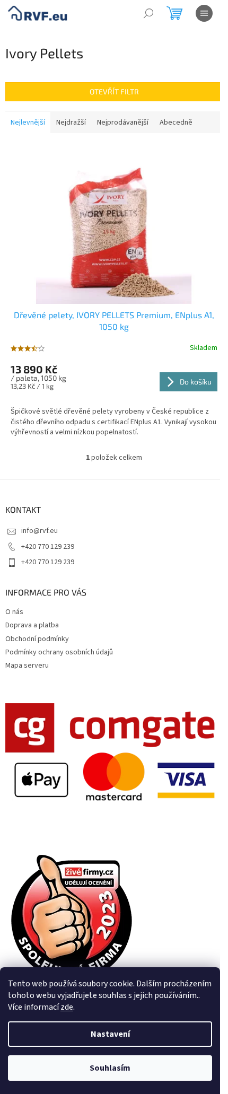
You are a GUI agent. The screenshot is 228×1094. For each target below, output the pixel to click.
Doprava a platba (32, 625)
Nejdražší (71, 122)
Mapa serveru (27, 665)
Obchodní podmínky (37, 639)
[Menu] (204, 13)
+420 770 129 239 (47, 546)
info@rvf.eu (39, 531)
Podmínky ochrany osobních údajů (59, 652)
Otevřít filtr (114, 91)
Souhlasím (110, 1068)
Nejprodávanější (122, 122)
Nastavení (110, 1034)
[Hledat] (148, 13)
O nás (14, 612)
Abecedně (176, 122)
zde (66, 1007)
